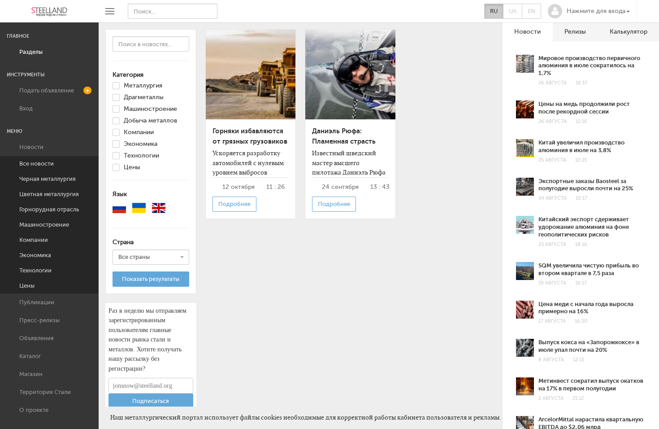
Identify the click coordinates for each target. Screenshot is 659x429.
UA (512, 11)
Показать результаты (150, 279)
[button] (589, 11)
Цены (27, 285)
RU (494, 11)
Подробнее (234, 204)
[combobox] (151, 257)
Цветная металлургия (49, 194)
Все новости (36, 163)
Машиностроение (44, 224)
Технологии (35, 270)
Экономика (35, 255)
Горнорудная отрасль (49, 209)
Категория (128, 74)
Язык (120, 194)
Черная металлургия (47, 178)
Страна (123, 242)
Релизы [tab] (575, 31)
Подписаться (150, 401)
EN (531, 11)
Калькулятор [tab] (628, 31)
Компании (33, 239)
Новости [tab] (527, 31)
